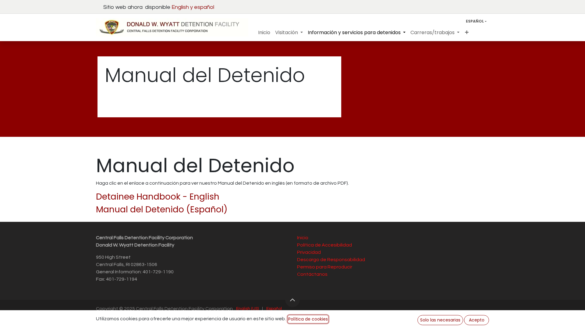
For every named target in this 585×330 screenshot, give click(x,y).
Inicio (302, 237)
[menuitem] (264, 33)
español (204, 7)
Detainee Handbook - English (157, 197)
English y (183, 7)
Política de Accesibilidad (324, 245)
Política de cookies (308, 319)
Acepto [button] (476, 320)
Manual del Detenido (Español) (162, 209)
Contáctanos (312, 274)
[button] (292, 300)
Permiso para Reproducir (324, 266)
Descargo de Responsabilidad (331, 259)
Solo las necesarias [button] (440, 320)
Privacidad (309, 252)
